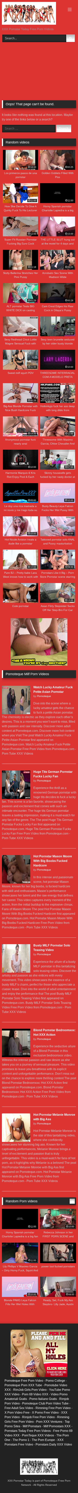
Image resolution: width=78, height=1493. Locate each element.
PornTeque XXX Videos (38, 1435)
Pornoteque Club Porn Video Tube (45, 1403)
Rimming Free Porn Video (53, 1408)
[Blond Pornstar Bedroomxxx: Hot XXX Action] (16, 1056)
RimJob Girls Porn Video (30, 1389)
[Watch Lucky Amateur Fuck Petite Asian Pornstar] (16, 713)
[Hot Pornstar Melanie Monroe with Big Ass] (16, 1140)
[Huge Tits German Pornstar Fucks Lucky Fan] (16, 798)
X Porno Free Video (45, 1412)
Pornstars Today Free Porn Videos (28, 1430)
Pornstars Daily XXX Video (54, 1444)
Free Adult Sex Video (19, 1408)
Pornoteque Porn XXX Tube (23, 1385)
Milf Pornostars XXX (57, 1426)
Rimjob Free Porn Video (38, 1417)
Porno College (55, 1380)
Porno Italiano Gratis (43, 1398)
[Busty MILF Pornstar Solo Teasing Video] (16, 971)
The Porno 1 (21, 1440)
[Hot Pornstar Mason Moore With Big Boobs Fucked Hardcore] (16, 882)
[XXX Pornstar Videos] (32, 14)
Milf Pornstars (32, 1426)
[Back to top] (66, 1481)
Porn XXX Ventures (49, 1421)
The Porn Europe (43, 1440)
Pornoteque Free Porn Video (24, 1380)
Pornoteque (44, 696)
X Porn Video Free (17, 1412)
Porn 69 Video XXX (35, 1394)
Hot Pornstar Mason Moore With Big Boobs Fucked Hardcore (52, 861)
